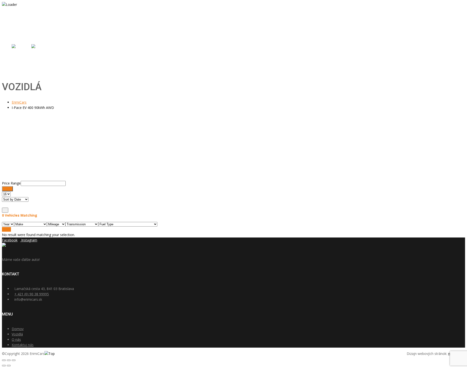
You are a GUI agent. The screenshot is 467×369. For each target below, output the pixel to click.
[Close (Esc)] (4, 360)
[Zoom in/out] (14, 360)
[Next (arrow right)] (9, 365)
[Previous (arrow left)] (4, 365)
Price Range (11, 183)
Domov (18, 55)
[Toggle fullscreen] (9, 360)
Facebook (10, 240)
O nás (16, 66)
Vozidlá (17, 61)
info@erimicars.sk (29, 22)
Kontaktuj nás (23, 71)
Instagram (29, 240)
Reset (6, 229)
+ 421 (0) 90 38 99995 (31, 294)
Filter (7, 189)
